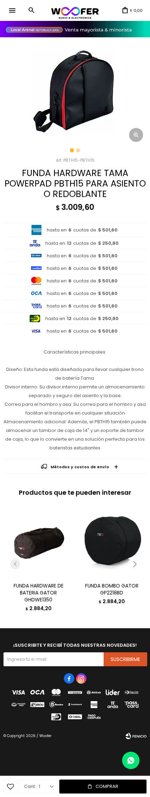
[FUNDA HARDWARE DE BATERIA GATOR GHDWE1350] (38, 542)
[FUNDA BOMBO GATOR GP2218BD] (112, 542)
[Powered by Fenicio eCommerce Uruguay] (136, 736)
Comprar (107, 786)
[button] (31, 10)
